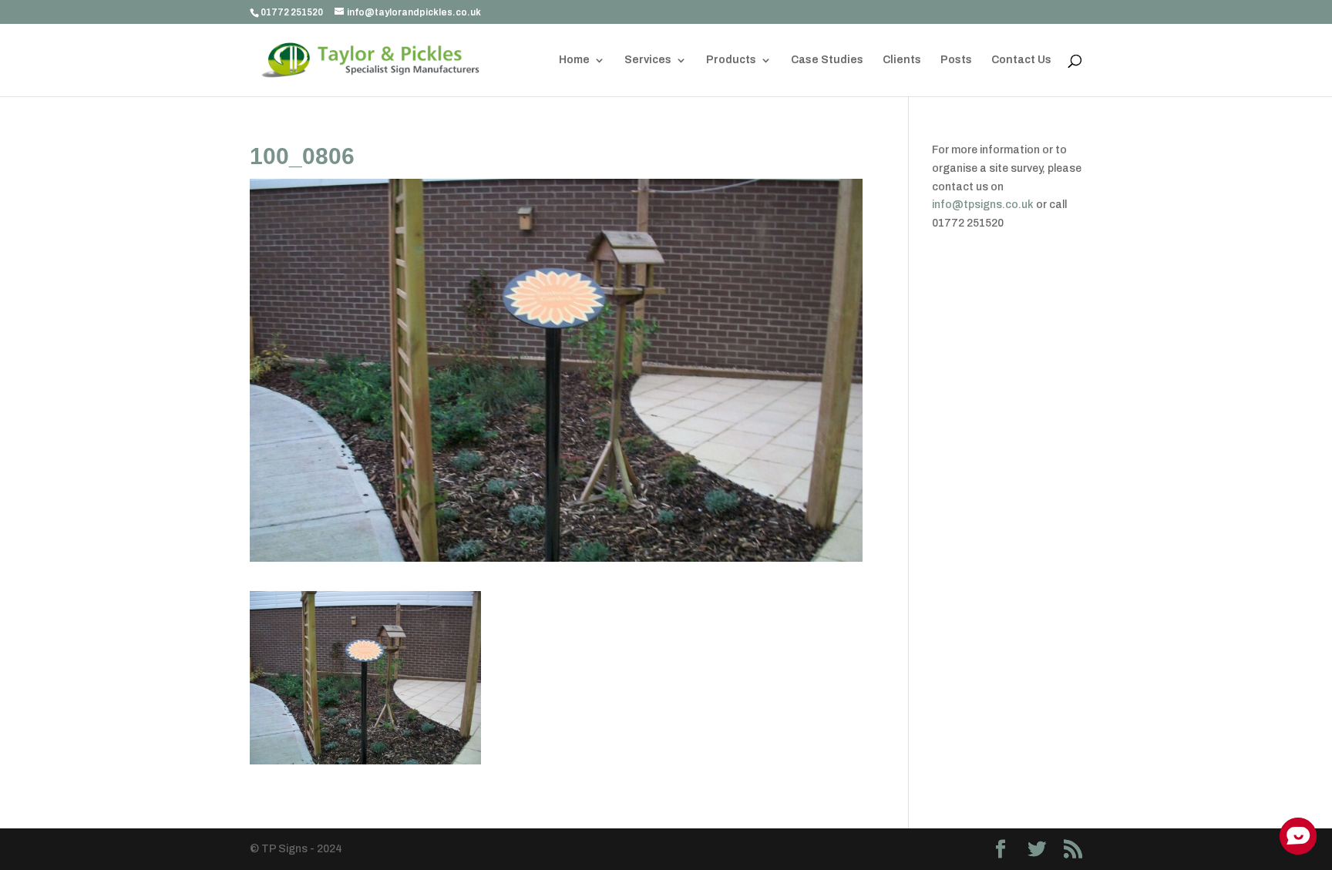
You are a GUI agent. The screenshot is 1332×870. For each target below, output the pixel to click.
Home (574, 60)
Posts (956, 60)
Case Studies (827, 60)
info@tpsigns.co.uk (983, 204)
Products (731, 60)
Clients (902, 60)
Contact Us (1021, 60)
